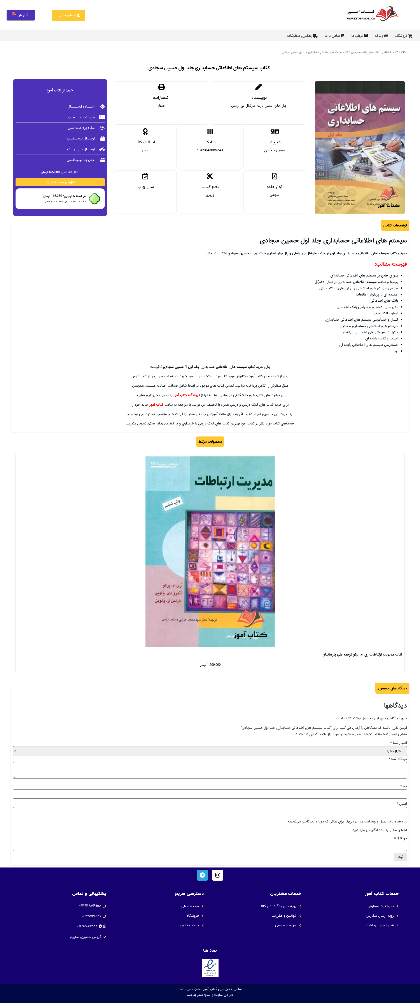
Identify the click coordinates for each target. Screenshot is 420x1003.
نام (403, 786)
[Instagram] (217, 875)
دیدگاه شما (397, 759)
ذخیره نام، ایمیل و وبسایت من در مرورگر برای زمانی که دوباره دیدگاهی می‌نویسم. (345, 821)
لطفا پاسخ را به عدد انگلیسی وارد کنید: (379, 830)
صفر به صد (195, 995)
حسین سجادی (274, 150)
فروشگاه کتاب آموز (186, 395)
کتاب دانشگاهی (390, 52)
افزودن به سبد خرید (60, 182)
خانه (403, 52)
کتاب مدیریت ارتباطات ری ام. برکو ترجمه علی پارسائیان (362, 654)
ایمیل (402, 804)
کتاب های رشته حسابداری (365, 52)
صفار (161, 105)
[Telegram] (202, 875)
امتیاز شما (398, 743)
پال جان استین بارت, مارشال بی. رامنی (258, 105)
